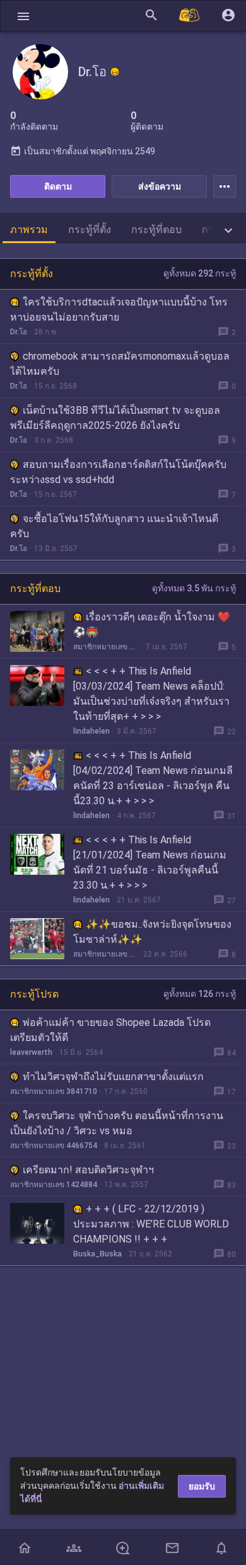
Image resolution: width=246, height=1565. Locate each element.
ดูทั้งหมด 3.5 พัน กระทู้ (194, 588)
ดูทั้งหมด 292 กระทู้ (199, 273)
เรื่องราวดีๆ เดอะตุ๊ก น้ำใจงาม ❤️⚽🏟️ (151, 624)
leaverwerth (31, 1052)
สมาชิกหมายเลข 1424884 (53, 1184)
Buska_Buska (97, 1253)
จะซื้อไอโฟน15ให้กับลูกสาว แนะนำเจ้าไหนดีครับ (114, 526)
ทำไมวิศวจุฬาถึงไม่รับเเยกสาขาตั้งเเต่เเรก (113, 1077)
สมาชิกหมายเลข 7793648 (106, 646)
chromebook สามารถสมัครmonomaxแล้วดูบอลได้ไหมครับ (120, 363)
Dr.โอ (18, 331)
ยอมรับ (202, 1486)
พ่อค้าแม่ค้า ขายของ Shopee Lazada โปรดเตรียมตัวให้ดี (110, 1030)
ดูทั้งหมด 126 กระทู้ (199, 993)
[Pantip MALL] (190, 16)
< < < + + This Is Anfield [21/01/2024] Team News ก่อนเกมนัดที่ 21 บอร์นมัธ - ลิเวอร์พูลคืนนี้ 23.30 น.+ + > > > (149, 862)
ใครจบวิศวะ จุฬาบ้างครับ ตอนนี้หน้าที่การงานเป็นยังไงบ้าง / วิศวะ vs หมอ (116, 1123)
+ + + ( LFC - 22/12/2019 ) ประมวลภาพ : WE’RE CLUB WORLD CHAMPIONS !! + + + (151, 1224)
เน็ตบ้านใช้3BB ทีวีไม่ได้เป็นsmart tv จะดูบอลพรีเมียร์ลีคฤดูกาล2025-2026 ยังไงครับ (115, 417)
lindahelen (91, 731)
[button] (23, 16)
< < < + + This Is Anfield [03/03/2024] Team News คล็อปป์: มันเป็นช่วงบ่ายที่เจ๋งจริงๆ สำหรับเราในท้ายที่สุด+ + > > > (151, 693)
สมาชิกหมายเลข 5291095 (104, 954)
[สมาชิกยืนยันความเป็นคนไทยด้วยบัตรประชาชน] (114, 71)
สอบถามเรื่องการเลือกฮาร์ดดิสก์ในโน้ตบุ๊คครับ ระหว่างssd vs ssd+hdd (118, 472)
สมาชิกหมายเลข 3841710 (53, 1091)
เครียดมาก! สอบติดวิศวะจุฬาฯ (88, 1170)
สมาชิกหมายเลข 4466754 (53, 1145)
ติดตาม (58, 186)
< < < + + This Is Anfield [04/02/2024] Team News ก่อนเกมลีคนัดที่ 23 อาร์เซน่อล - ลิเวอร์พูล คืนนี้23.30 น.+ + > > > (153, 778)
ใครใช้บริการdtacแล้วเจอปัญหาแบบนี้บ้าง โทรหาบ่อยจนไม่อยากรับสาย (119, 309)
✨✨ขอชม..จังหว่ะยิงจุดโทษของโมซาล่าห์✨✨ (152, 931)
